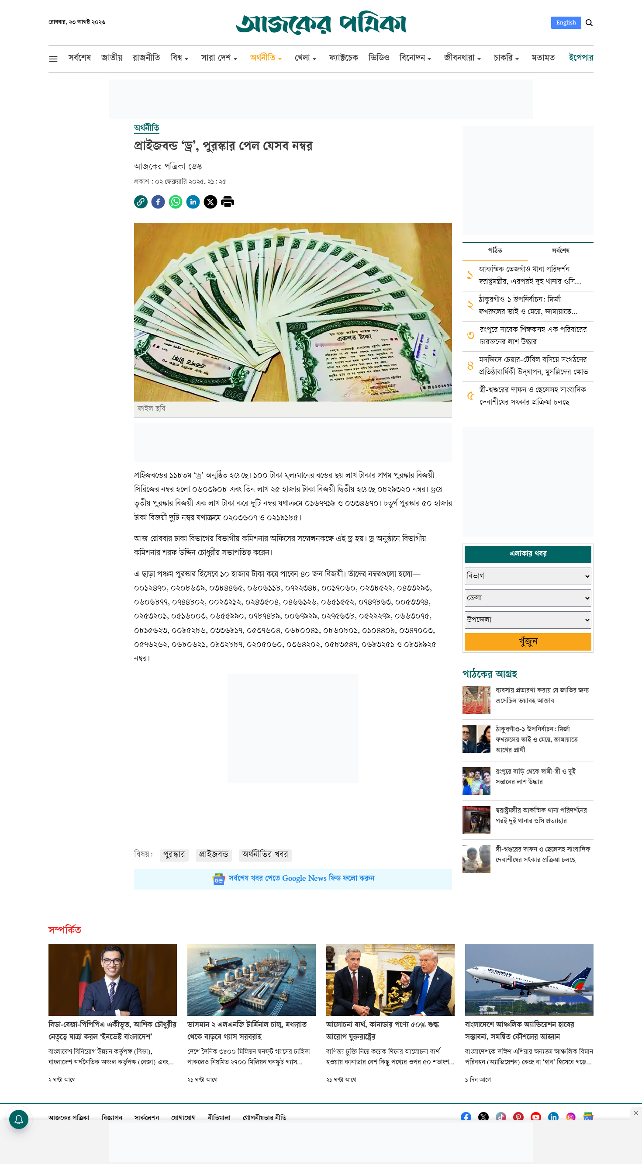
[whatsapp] (176, 202)
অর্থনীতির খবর (265, 855)
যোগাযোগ (183, 1118)
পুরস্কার (174, 855)
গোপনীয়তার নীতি (264, 1118)
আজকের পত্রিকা (69, 1118)
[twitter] (210, 202)
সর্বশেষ (561, 251)
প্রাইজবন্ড (213, 855)
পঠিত (495, 251)
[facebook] (158, 202)
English (566, 22)
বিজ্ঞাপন (112, 1118)
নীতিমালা (219, 1118)
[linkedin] (193, 202)
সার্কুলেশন (147, 1118)
